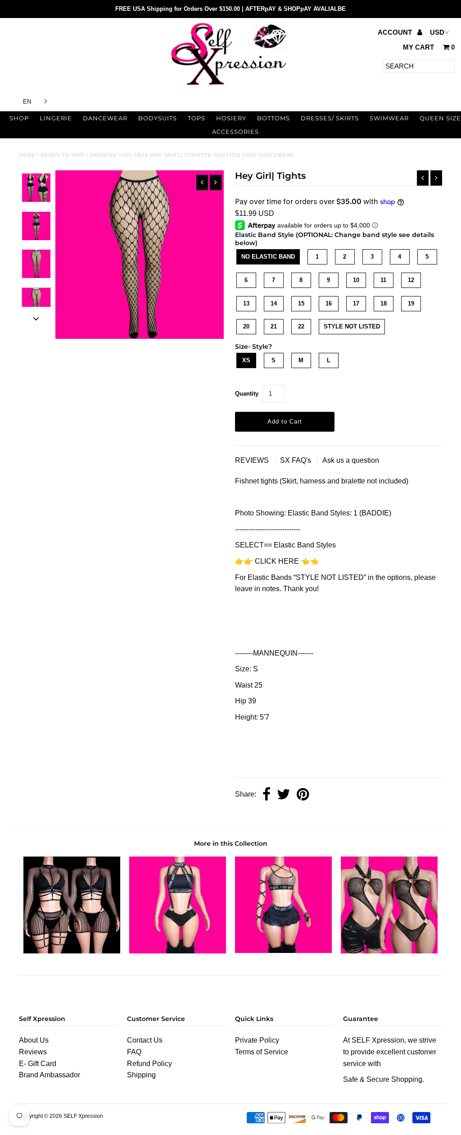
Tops (196, 118)
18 (383, 303)
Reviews (33, 1052)
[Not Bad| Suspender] (177, 951)
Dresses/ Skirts (330, 118)
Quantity (246, 393)
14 (274, 303)
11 (383, 280)
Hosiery (231, 118)
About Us (34, 1040)
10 (356, 280)
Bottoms (273, 118)
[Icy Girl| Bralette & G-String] (283, 950)
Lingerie (56, 118)
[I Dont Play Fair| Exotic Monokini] (389, 951)
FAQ (134, 1052)
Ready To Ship (63, 155)
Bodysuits (157, 118)
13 (246, 303)
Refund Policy (149, 1063)
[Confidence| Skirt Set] (71, 951)
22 (301, 326)
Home (27, 155)
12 (411, 280)
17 (356, 303)
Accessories (235, 131)
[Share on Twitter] (283, 795)
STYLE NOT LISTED (352, 326)
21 (274, 326)
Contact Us (145, 1040)
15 (301, 303)
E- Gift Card (37, 1063)
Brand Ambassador (49, 1075)
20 (246, 326)
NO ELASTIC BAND (268, 256)
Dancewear (105, 118)
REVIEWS (253, 460)
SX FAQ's (296, 460)
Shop (19, 118)
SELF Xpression (83, 1116)
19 (411, 303)
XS (246, 360)
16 (328, 303)
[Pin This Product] (303, 795)
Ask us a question (350, 460)
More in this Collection (230, 843)
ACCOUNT (396, 32)
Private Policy (257, 1040)
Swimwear (389, 118)
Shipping (141, 1075)
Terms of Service (261, 1052)
